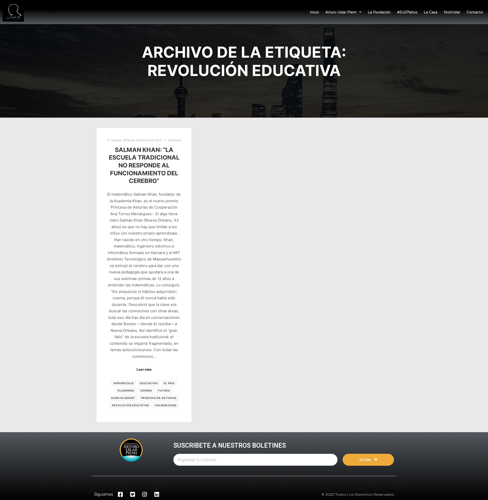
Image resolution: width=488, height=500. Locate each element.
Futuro (164, 390)
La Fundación (379, 12)
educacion (149, 383)
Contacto (475, 12)
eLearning (126, 390)
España (146, 390)
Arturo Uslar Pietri (341, 12)
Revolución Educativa (130, 405)
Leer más (143, 369)
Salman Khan (165, 405)
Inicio (314, 12)
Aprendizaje (123, 383)
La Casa (430, 12)
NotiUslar (452, 12)
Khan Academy (123, 397)
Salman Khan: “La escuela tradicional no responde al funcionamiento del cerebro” (144, 165)
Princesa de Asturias (159, 397)
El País (169, 383)
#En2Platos (407, 12)
